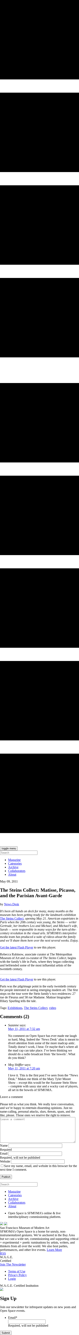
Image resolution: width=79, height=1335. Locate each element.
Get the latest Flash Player (16, 947)
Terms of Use (16, 1271)
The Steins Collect (11, 918)
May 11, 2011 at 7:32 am (24, 1029)
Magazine (14, 860)
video (52, 1008)
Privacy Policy (17, 1275)
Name (4, 1145)
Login (12, 1278)
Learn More (54, 1250)
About (12, 874)
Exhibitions (15, 1008)
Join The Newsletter (13, 1264)
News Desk (11, 904)
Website (5, 1161)
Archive (13, 867)
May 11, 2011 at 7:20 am (24, 1068)
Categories (15, 863)
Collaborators (16, 871)
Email (3, 1153)
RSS (3, 1253)
